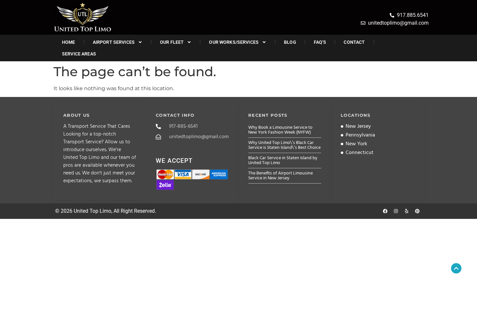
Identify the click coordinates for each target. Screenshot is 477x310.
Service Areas (79, 53)
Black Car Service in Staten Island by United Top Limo (282, 160)
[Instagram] (395, 211)
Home (68, 42)
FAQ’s (320, 42)
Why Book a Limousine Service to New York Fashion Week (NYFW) (280, 130)
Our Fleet (172, 42)
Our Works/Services (234, 42)
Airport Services (114, 42)
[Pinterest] (417, 211)
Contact (354, 42)
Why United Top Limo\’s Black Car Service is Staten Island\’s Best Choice (284, 145)
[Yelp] (406, 211)
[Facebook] (385, 211)
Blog (290, 42)
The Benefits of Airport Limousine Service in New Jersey (280, 176)
